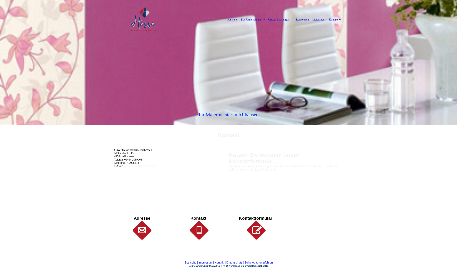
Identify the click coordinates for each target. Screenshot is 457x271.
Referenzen (302, 19)
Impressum (205, 262)
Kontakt (333, 19)
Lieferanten (318, 19)
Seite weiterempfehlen (258, 262)
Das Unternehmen (251, 19)
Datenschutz (234, 262)
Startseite (232, 19)
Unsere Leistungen (278, 19)
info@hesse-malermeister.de (139, 165)
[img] (143, 19)
